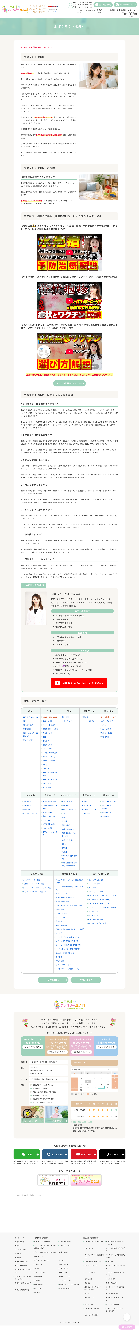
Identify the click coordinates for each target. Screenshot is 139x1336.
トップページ (19, 1238)
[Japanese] (55, 6)
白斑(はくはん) (64, 1276)
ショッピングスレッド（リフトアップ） (103, 895)
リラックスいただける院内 (42, 1102)
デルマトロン (93, 915)
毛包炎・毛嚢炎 (107, 733)
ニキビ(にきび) (64, 1245)
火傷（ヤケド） (68, 721)
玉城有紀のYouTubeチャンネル (82, 683)
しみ (63, 813)
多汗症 (45, 764)
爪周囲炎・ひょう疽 (89, 809)
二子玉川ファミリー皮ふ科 (73, 602)
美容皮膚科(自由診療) (91, 1238)
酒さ (24, 721)
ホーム (17, 1195)
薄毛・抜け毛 (106, 812)
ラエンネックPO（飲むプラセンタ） (69, 937)
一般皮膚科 (24, 1195)
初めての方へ (53, 979)
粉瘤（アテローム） (69, 809)
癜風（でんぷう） (49, 816)
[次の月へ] (115, 1069)
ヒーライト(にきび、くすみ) (114, 1298)
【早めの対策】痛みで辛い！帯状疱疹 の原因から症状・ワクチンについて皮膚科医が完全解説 (69, 276)
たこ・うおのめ (68, 840)
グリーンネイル (87, 813)
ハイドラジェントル (95, 883)
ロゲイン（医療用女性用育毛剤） (68, 941)
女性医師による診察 (40, 1088)
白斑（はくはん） (68, 829)
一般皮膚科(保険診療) (41, 1238)
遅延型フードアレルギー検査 (33, 883)
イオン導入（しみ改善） (97, 919)
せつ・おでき (106, 729)
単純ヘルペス (28, 805)
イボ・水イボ (67, 801)
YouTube (85, 1154)
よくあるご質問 (20, 1250)
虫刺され (46, 741)
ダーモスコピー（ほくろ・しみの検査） (37, 887)
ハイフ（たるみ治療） (96, 891)
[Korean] (57, 6)
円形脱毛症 (105, 816)
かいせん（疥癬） (49, 760)
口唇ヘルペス (28, 801)
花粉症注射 (60, 909)
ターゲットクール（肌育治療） (99, 899)
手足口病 (26, 809)
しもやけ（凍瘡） (88, 721)
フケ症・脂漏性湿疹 (50, 752)
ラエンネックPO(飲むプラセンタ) (115, 1273)
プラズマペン (93, 911)
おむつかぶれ (47, 783)
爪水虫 (84, 801)
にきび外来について (108, 717)
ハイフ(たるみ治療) (112, 1304)
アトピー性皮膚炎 (49, 725)
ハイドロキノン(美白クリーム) (115, 1266)
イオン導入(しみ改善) (91, 1308)
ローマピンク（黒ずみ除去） (98, 923)
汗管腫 (64, 821)
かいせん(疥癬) (39, 1272)
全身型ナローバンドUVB (65, 897)
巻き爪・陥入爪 (87, 805)
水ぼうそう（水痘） (30, 813)
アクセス (18, 1254)
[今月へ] (108, 1069)
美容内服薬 (60, 961)
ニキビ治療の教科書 (22, 1290)
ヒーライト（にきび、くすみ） (99, 903)
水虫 (44, 737)
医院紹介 (18, 1246)
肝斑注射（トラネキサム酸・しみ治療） (70, 929)
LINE (29, 1154)
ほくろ (64, 817)
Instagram (57, 1154)
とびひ (103, 725)
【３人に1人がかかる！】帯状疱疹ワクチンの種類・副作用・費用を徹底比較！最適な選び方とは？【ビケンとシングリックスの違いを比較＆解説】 (69, 326)
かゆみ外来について (50, 717)
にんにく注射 (60, 917)
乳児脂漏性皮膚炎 (49, 824)
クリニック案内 (85, 979)
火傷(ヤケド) (38, 1264)
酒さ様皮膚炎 (28, 725)
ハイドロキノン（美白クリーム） (68, 968)
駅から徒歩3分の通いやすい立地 (44, 1092)
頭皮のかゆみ (47, 745)
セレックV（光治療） (96, 880)
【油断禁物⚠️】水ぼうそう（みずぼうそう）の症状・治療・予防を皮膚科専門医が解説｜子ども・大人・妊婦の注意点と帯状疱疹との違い (69, 227)
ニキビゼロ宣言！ (62, 644)
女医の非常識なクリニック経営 (68, 637)
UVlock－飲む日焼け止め (65, 953)
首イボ (64, 844)
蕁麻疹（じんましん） (31, 717)
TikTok (114, 1154)
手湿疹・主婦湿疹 (49, 801)
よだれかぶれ (47, 787)
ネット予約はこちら (127, 4)
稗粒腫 (64, 848)
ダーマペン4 (92, 887)
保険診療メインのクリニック (43, 1085)
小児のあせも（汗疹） (51, 779)
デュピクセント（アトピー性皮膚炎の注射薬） (45, 1246)
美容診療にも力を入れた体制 (43, 1099)
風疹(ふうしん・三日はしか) (69, 1284)
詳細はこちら (52, 1079)
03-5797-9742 (105, 4)
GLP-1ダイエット (62, 933)
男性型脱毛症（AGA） (109, 801)
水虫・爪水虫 (63, 1252)
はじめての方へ (20, 1242)
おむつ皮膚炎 (47, 828)
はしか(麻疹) (38, 1288)
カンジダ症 (47, 820)
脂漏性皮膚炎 (47, 812)
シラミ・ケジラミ (49, 748)
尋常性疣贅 (66, 805)
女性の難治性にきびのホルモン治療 (69, 905)
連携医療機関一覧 (21, 1262)
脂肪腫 (64, 852)
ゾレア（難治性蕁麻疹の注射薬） (45, 1252)
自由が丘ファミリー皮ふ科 (23, 1270)
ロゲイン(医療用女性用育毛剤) (115, 1249)
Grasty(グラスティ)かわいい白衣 (23, 1277)
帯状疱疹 (65, 717)
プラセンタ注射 (61, 913)
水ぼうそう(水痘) (65, 1288)
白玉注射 (59, 921)
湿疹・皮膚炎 (47, 721)
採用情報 (18, 1258)
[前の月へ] (101, 1069)
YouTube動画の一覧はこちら (69, 383)
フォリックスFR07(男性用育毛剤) (94, 1256)
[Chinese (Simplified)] (49, 6)
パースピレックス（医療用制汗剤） (69, 949)
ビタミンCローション (63, 965)
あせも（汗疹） (48, 733)
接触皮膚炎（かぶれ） (51, 729)
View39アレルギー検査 (31, 880)
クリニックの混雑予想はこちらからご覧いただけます (69, 1032)
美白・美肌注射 (61, 925)
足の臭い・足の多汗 (50, 756)
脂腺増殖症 (66, 825)
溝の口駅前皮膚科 (96, 602)
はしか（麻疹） (28, 740)
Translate (61, 12)
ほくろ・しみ (38, 1256)
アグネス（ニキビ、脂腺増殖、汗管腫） (102, 907)
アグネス (87, 1293)
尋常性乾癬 (27, 729)
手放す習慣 (60, 640)
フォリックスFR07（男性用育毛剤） (69, 945)
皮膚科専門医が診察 (40, 1095)
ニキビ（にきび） (107, 721)
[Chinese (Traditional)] (51, 6)
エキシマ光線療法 (62, 901)
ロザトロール (60, 957)
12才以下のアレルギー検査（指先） (36, 891)
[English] (53, 6)
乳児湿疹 (46, 768)
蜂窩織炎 (85, 717)
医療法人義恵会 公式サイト (23, 1284)
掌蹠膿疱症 (105, 737)
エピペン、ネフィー (63, 893)
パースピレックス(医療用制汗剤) (115, 1256)
